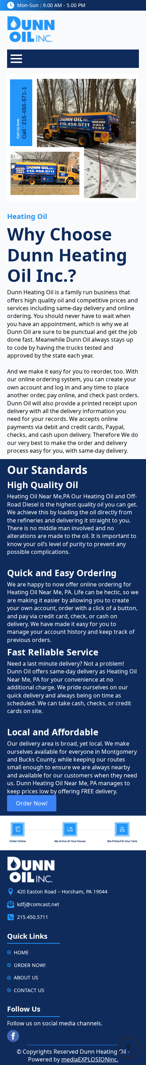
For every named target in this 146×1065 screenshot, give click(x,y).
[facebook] (13, 1036)
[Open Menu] (16, 58)
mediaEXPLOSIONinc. (89, 1059)
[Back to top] (128, 1047)
